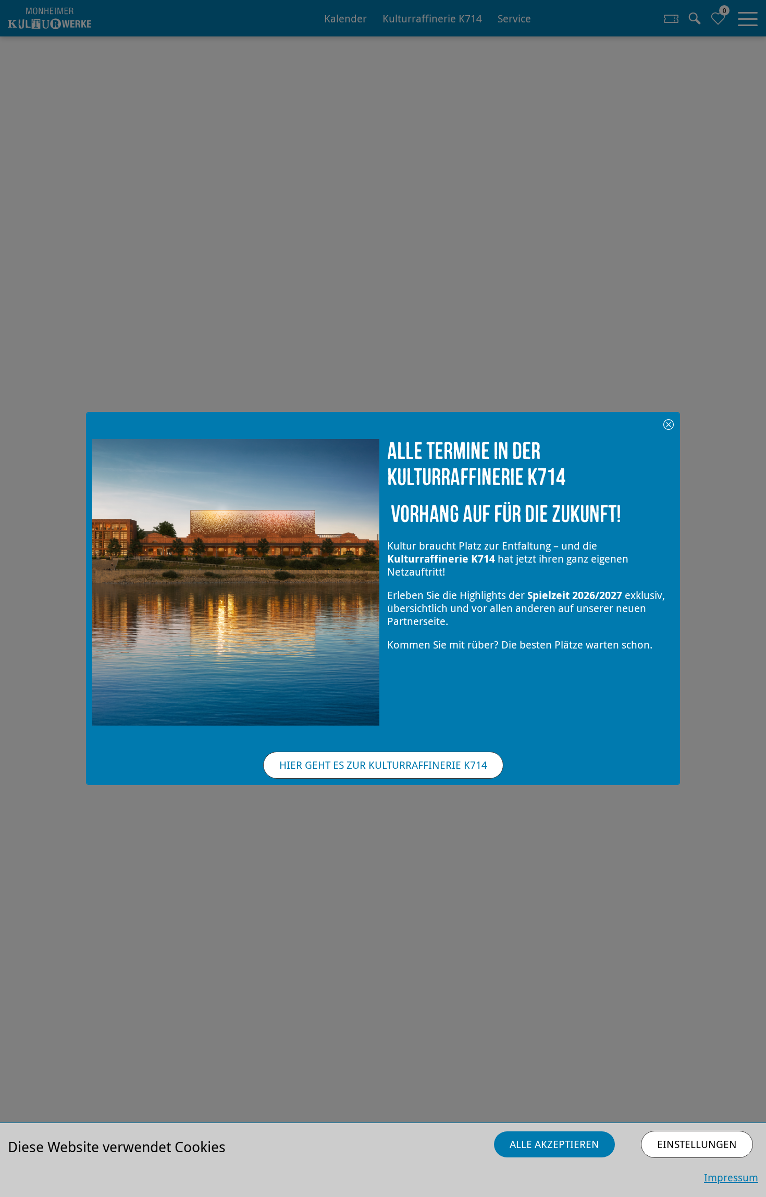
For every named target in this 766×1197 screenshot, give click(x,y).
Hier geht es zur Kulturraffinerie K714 (383, 765)
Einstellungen (697, 1144)
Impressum (731, 1177)
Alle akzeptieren (554, 1144)
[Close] (668, 423)
